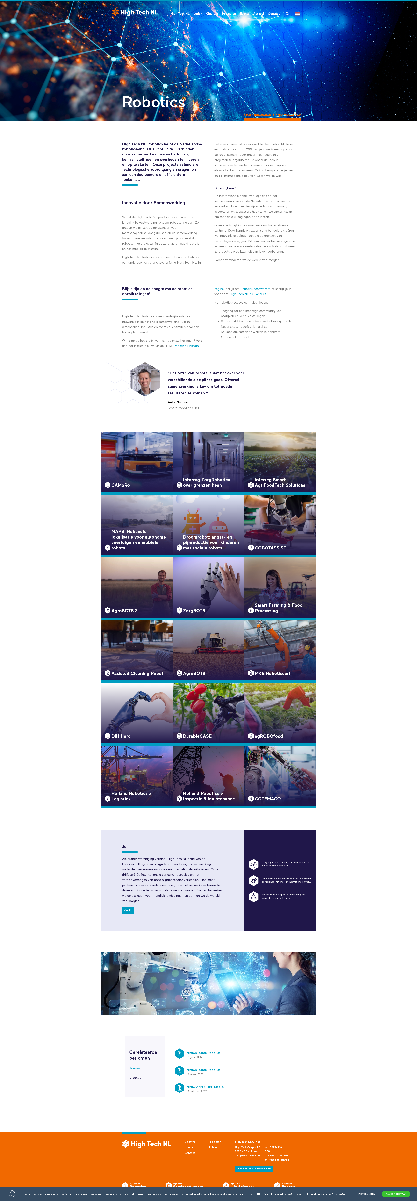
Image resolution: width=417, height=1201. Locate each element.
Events (244, 13)
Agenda (135, 1077)
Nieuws (135, 1068)
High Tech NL (180, 13)
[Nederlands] (298, 13)
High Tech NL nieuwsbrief (248, 294)
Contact (274, 13)
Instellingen (366, 1194)
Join (128, 910)
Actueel (258, 13)
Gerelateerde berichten (143, 1055)
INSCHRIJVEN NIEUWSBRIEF (254, 1168)
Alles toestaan (396, 1194)
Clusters (212, 13)
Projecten (229, 13)
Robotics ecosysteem (255, 289)
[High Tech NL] (135, 12)
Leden (198, 13)
